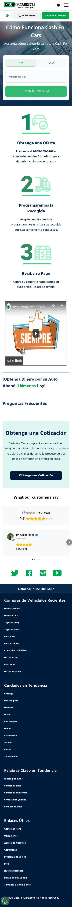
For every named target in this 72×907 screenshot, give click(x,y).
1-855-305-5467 (43, 151)
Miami (7, 715)
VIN (21, 63)
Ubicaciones (10, 836)
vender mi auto (12, 786)
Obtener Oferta (55, 15)
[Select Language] (58, 5)
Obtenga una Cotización (36, 475)
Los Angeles (10, 722)
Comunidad (10, 850)
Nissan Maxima (12, 671)
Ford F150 (9, 637)
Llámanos (28, 15)
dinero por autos (13, 779)
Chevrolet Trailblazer (15, 651)
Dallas (7, 729)
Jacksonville (10, 757)
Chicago (8, 694)
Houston (8, 708)
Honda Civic (11, 616)
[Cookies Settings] (5, 901)
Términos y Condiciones (17, 885)
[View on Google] (10, 536)
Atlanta (8, 743)
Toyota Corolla (12, 630)
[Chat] (7, 15)
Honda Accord (12, 609)
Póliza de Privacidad (15, 878)
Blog (6, 864)
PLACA (51, 63)
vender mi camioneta (15, 793)
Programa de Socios (15, 857)
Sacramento (10, 736)
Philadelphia (11, 701)
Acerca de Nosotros (15, 843)
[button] (3, 542)
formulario (45, 156)
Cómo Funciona (12, 829)
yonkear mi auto (13, 807)
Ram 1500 (9, 664)
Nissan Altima (11, 658)
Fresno (7, 750)
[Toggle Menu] (66, 5)
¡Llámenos (26, 386)
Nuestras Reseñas (13, 871)
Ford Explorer (11, 644)
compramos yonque (15, 800)
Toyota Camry (11, 623)
